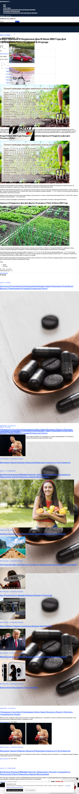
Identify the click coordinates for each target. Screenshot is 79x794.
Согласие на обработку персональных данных (20, 13)
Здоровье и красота (13, 56)
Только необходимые (30, 790)
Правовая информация (11, 11)
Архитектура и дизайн (14, 64)
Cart (4, 5)
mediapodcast (4, 53)
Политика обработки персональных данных (19, 9)
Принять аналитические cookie (14, 790)
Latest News (7, 8)
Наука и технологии (13, 48)
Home (4, 6)
